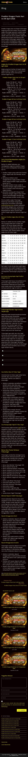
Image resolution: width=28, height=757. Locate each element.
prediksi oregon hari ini (10, 574)
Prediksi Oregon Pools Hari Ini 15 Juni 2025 (14, 607)
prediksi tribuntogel (20, 574)
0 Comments (21, 24)
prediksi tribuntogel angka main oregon (10, 575)
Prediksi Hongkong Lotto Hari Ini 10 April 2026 (10, 718)
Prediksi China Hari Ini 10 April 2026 (8, 733)
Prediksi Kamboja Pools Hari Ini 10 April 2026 (10, 729)
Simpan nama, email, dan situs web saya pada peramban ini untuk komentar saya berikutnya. (13, 704)
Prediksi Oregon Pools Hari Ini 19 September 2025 (14, 667)
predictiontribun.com (7, 205)
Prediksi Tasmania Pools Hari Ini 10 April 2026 (10, 731)
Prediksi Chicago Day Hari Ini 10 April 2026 (10, 720)
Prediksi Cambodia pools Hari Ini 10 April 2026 (10, 737)
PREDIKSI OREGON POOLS (9, 24)
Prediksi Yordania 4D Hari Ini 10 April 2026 (10, 723)
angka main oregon (8, 573)
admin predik (6, 22)
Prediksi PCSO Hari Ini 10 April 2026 (8, 727)
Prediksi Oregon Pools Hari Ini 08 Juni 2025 (14, 647)
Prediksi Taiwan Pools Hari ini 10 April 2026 (10, 725)
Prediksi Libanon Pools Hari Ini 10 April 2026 (10, 735)
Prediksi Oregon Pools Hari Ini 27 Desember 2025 (14, 627)
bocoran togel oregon (17, 573)
